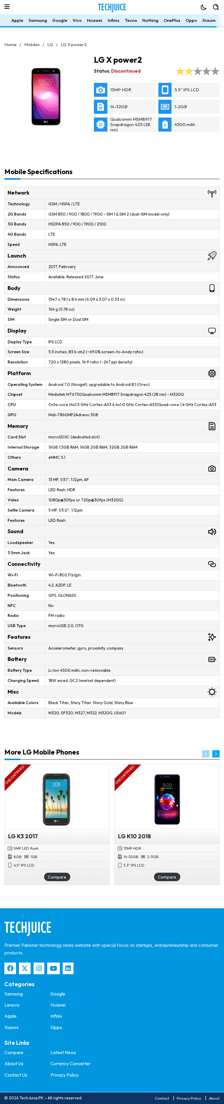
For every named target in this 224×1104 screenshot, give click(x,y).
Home (10, 44)
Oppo (191, 20)
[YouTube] (53, 968)
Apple (17, 20)
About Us (13, 1063)
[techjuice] (27, 928)
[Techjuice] (112, 8)
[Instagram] (39, 968)
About (214, 1098)
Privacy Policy (64, 1075)
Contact (162, 1098)
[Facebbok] (10, 968)
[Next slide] (216, 753)
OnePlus (172, 20)
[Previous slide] (205, 753)
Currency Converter (70, 1063)
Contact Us (15, 1075)
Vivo (77, 20)
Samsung (38, 20)
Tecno (131, 20)
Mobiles (32, 44)
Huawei (94, 20)
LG (50, 44)
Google (59, 20)
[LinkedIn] (68, 968)
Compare (57, 877)
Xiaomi (209, 20)
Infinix (114, 20)
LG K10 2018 (134, 836)
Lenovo (12, 1005)
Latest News (63, 1052)
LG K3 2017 (23, 836)
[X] (25, 968)
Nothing (150, 20)
